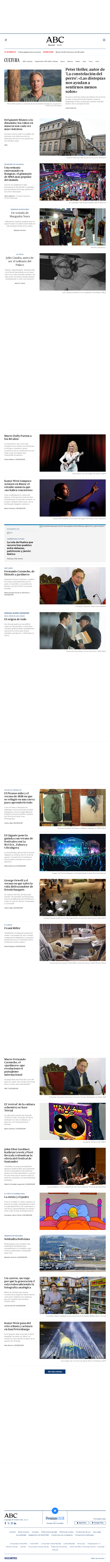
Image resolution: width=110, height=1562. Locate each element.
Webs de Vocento (97, 1558)
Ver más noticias (55, 1371)
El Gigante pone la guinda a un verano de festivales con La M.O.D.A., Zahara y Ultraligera (18, 841)
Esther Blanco (9, 459)
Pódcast (55, 1550)
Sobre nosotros (23, 1532)
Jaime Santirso (9, 196)
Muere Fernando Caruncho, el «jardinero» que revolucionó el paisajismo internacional (15, 1067)
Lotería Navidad (69, 1544)
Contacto (35, 1532)
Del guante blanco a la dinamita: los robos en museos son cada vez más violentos (18, 124)
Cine (97, 61)
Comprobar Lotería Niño (18, 1544)
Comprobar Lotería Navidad (51, 1544)
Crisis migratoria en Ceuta (29, 52)
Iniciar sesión (104, 40)
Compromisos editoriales (84, 1535)
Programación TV (94, 1544)
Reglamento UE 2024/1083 (39, 1535)
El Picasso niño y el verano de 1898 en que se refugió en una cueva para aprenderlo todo (19, 798)
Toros (91, 61)
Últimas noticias (12, 1547)
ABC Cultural (27, 61)
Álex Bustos (9, 1345)
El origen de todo (15, 619)
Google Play (98, 1523)
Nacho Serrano (9, 508)
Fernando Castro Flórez (13, 1215)
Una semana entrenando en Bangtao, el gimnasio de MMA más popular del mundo (18, 174)
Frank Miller (12, 928)
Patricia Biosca (10, 866)
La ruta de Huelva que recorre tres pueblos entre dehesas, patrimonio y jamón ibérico (20, 548)
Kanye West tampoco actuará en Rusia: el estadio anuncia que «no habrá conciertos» (18, 485)
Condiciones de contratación (62, 1535)
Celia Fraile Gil (70, 108)
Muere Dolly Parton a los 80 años (70, 52)
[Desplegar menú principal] (6, 40)
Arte (84, 61)
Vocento (12, 1532)
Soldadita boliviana (17, 1239)
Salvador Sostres (20, 230)
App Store (82, 1523)
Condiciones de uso (83, 1532)
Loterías (23, 1547)
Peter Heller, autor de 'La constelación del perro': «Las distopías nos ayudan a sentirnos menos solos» (85, 80)
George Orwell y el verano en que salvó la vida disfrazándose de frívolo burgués (18, 885)
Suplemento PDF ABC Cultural (46, 61)
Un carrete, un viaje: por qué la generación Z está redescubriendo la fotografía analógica (19, 1282)
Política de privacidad (49, 1532)
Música (70, 61)
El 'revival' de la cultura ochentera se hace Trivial (19, 1107)
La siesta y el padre (16, 1197)
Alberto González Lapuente (14, 1184)
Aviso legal (97, 1532)
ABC (6, 145)
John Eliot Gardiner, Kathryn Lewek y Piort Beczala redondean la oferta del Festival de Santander (18, 1155)
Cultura (11, 60)
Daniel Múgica (9, 946)
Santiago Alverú (11, 613)
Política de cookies (66, 1532)
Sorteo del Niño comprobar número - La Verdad (87, 1547)
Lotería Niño (34, 1544)
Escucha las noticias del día (38, 1547)
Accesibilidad (21, 1535)
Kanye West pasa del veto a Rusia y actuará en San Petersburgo (18, 1326)
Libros (62, 61)
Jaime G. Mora (20, 283)
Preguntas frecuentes (59, 1547)
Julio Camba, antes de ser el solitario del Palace (20, 261)
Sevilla (59, 45)
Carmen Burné (9, 1306)
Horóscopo (81, 1544)
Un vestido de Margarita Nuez (20, 214)
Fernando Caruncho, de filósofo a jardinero (19, 573)
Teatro (77, 61)
